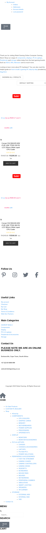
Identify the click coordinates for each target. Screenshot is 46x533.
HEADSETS (23, 468)
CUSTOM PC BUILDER (13, 409)
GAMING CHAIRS (25, 461)
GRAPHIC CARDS (25, 421)
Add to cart (11, 163)
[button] (1, 140)
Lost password (18, 12)
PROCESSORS (24, 430)
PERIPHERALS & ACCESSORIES (23, 456)
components (21, 58)
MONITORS (23, 437)
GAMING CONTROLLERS (27, 463)
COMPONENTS (17, 416)
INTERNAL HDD (24, 497)
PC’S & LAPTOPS (18, 442)
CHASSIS (22, 444)
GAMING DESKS (24, 466)
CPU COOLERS (24, 418)
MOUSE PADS (23, 473)
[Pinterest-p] (3, 275)
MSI (12, 62)
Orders (15, 4)
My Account (10, 2)
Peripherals (4, 60)
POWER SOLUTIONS (26, 454)
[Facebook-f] (36, 275)
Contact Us (9, 501)
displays (29, 58)
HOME (3, 400)
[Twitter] (25, 275)
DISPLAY (15, 435)
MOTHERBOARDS (25, 425)
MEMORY (22, 423)
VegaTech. (3, 72)
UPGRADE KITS (24, 432)
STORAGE (15, 492)
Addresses (16, 7)
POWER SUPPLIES (25, 428)
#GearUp (15, 413)
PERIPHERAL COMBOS (27, 480)
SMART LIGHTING (25, 485)
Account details (18, 9)
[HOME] (2, 395)
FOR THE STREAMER (26, 459)
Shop (7, 411)
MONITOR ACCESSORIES (28, 440)
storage (13, 60)
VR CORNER (23, 490)
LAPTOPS (22, 449)
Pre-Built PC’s (23, 452)
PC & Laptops (37, 58)
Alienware (17, 62)
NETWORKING (24, 478)
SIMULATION (23, 482)
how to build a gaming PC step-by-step (24, 69)
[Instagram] (14, 275)
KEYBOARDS (23, 471)
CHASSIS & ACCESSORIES (28, 447)
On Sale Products (11, 406)
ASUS (8, 62)
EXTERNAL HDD (24, 494)
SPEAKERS (22, 487)
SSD (20, 499)
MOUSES (22, 475)
